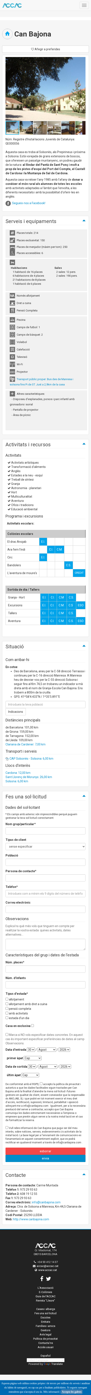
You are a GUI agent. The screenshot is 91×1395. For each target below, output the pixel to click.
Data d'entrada (16, 1049)
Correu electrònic (18, 902)
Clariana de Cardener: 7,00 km (26, 744)
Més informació (51, 1391)
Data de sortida (16, 1066)
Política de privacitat (45, 1338)
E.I (44, 597)
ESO (81, 605)
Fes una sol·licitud (45, 1313)
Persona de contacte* (21, 871)
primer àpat (15, 1058)
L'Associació (46, 1287)
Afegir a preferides (47, 49)
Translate (57, 1364)
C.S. (68, 565)
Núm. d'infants (16, 978)
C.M (61, 597)
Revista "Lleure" (45, 1300)
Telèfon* (12, 887)
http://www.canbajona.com (31, 1219)
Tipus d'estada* (17, 993)
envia (45, 1158)
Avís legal (45, 1334)
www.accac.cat (47, 1270)
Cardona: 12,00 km (18, 772)
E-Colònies (45, 1292)
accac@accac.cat (47, 1266)
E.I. (43, 541)
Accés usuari (46, 1347)
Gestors (45, 1330)
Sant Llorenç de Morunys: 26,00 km (29, 777)
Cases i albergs (45, 1309)
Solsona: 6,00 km (17, 781)
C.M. (59, 549)
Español (46, 1355)
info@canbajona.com (46, 1202)
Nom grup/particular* (21, 824)
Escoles (45, 1317)
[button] (26, 128)
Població (12, 855)
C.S (71, 605)
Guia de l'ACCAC (45, 1296)
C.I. (51, 549)
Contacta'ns (45, 1343)
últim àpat (14, 1075)
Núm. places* (15, 962)
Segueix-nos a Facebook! (28, 203)
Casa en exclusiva (18, 1026)
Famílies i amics (45, 1326)
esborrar (45, 1151)
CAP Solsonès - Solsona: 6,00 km (31, 758)
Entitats (45, 1321)
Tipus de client (16, 839)
